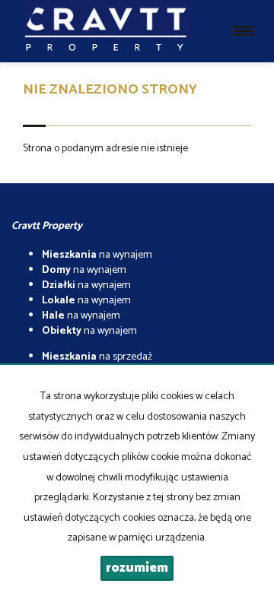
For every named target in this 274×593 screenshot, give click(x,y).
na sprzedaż (97, 357)
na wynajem (97, 255)
